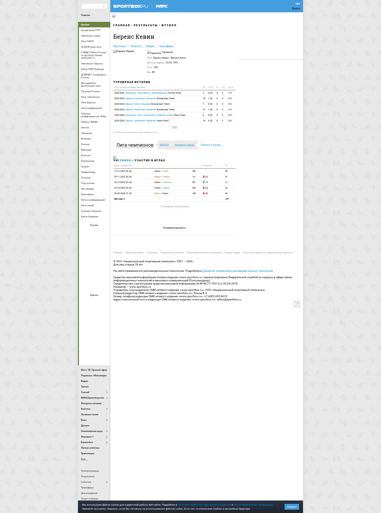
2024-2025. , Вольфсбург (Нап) (144, 98)
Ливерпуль (85, 323)
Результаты (146, 25)
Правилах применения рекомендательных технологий (237, 270)
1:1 (193, 176)
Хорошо (291, 506)
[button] (136, 145)
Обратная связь (135, 252)
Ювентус (95, 355)
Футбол (85, 24)
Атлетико (95, 302)
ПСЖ (104, 334)
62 (226, 188)
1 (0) (210, 98)
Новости (136, 46)
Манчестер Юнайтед (104, 323)
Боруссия (95, 312)
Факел (104, 275)
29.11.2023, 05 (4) (123, 176)
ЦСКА (95, 285)
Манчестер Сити (95, 323)
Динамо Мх (85, 243)
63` (206, 188)
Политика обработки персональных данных (267, 252)
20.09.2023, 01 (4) (123, 193)
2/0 (230, 98)
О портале (152, 252)
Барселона (85, 312)
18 (204, 98)
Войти (296, 8)
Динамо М (95, 243)
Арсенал (85, 302)
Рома (95, 345)
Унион (125, 160)
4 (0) (210, 120)
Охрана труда (232, 252)
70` (206, 182)
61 (226, 176)
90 (226, 171)
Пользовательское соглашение (204, 252)
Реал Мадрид (85, 345)
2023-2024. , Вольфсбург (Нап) (144, 109)
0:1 (193, 182)
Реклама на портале (172, 252)
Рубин (85, 275)
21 (226, 182)
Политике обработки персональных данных (204, 504)
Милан (85, 334)
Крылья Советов (95, 253)
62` (206, 176)
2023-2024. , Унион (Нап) (150, 115)
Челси (104, 345)
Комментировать (174, 227)
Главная (85, 15)
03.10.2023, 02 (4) (123, 188)
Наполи (95, 334)
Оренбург (85, 264)
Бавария (104, 302)
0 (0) (210, 93)
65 (226, 193)
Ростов (95, 264)
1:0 (193, 193)
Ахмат (95, 232)
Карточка (119, 46)
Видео (150, 46)
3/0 (230, 120)
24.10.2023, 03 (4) (123, 182)
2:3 (193, 171)
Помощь (118, 252)
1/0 (230, 93)
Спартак (95, 275)
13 (204, 109)
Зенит (104, 243)
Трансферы (166, 46)
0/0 (230, 104)
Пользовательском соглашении (253, 504)
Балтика (104, 232)
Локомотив (104, 253)
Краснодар (85, 253)
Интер (104, 312)
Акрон (85, 232)
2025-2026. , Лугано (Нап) (147, 93)
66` (206, 193)
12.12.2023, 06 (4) (123, 171)
